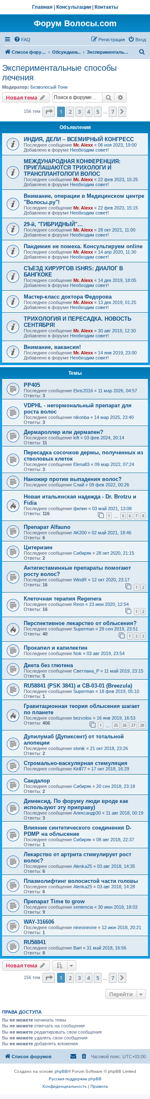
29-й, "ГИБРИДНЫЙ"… (53, 224)
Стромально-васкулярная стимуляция (76, 763)
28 (142, 725)
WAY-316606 (39, 922)
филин (80, 508)
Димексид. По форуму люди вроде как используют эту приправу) (76, 804)
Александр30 (87, 812)
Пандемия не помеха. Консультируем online (83, 246)
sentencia (83, 907)
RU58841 (35, 942)
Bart (77, 947)
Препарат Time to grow (54, 901)
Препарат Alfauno (47, 527)
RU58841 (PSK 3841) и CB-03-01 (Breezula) (78, 686)
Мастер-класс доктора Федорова (68, 297)
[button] (48, 112)
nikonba (81, 417)
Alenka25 (82, 866)
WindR (80, 579)
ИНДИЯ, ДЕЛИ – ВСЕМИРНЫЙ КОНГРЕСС (79, 139)
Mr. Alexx (83, 144)
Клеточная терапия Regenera (62, 599)
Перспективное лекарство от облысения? (80, 623)
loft (76, 437)
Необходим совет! (89, 149)
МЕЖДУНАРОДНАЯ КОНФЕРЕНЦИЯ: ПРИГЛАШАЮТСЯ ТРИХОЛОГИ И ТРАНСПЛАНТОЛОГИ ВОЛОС (72, 167)
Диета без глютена (48, 665)
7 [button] (112, 111)
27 (133, 725)
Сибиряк (82, 553)
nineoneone (85, 927)
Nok (77, 653)
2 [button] (70, 111)
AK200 (80, 532)
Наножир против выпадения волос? (73, 479)
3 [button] (79, 111)
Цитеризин (38, 547)
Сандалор (37, 781)
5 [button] (97, 111)
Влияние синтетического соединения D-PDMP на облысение (77, 831)
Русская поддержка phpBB (75, 1079)
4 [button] (88, 111)
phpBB (61, 1071)
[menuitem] (22, 40)
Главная (42, 7)
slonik (79, 748)
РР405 (32, 385)
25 (116, 725)
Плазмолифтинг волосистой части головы (81, 881)
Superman (83, 628)
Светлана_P (86, 670)
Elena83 (81, 464)
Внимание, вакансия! (52, 347)
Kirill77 (79, 768)
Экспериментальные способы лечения (59, 72)
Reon (78, 604)
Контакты (106, 7)
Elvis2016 (83, 390)
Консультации (73, 7)
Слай (78, 484)
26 (124, 725)
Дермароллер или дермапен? (63, 432)
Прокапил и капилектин (56, 648)
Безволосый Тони (49, 87)
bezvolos (82, 717)
